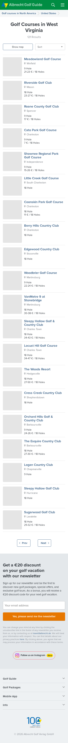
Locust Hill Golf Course (40, 345)
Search (53, 5)
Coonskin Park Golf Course (43, 202)
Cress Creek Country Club (43, 392)
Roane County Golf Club (41, 106)
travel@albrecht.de (42, 633)
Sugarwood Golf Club (39, 512)
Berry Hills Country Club (41, 225)
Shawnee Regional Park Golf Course (41, 155)
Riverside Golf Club (38, 82)
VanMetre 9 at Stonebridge (34, 298)
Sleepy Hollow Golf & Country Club (39, 323)
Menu (62, 5)
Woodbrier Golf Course (40, 272)
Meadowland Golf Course (42, 59)
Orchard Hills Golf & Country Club (38, 418)
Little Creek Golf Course (41, 178)
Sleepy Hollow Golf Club (41, 488)
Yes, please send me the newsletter (34, 616)
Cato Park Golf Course (40, 130)
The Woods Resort (37, 369)
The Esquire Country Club (42, 441)
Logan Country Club (38, 464)
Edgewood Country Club (41, 249)
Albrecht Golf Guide (25, 4)
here (22, 639)
